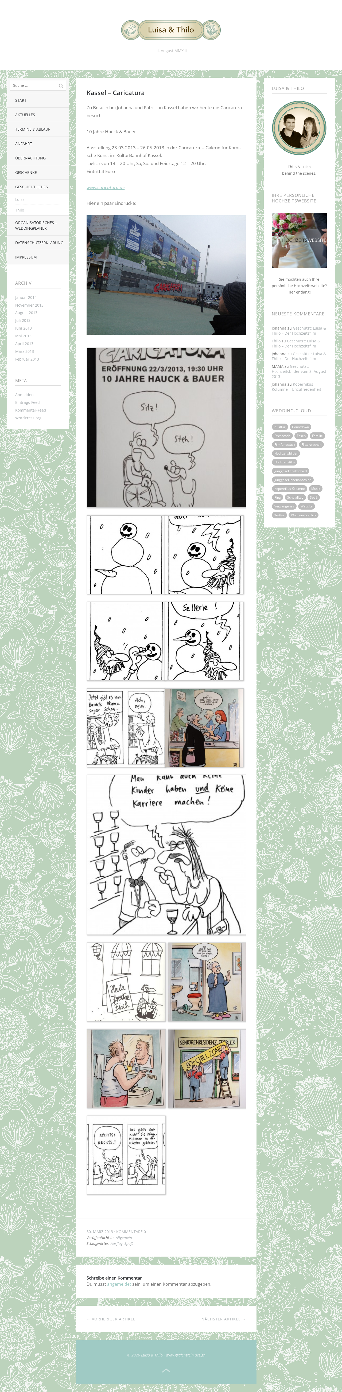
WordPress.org (28, 417)
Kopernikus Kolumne (289, 488)
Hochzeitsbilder (286, 453)
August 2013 (26, 312)
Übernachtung (30, 158)
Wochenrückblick (303, 515)
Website (307, 506)
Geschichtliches (31, 186)
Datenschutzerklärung (39, 242)
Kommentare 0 (131, 1231)
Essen (301, 435)
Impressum (26, 257)
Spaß (129, 1243)
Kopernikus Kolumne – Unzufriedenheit (296, 387)
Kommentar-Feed (30, 410)
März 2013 (24, 351)
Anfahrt (23, 143)
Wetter (279, 515)
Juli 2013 (22, 320)
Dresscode (282, 435)
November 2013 (29, 305)
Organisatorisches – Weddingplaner (36, 225)
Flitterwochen (311, 444)
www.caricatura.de (106, 187)
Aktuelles (25, 114)
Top (166, 1370)
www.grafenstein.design (185, 1355)
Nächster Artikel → (223, 1318)
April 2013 (24, 343)
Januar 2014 (26, 297)
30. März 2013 (100, 1231)
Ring (277, 497)
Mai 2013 (23, 335)
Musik (315, 488)
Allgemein (124, 1237)
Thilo (19, 210)
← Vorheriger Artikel (111, 1318)
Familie (317, 435)
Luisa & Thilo (152, 1355)
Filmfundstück (284, 444)
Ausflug (117, 1243)
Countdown (300, 427)
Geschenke (26, 172)
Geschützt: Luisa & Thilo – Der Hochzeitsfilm (299, 331)
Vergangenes (284, 506)
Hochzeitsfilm (284, 462)
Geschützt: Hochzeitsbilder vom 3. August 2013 (299, 371)
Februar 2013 (27, 359)
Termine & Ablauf (32, 129)
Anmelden (24, 394)
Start (20, 100)
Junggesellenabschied (290, 471)
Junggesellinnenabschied (292, 480)
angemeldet (119, 1284)
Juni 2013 (23, 328)
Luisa (20, 199)
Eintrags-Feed (27, 402)
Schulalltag (295, 497)
